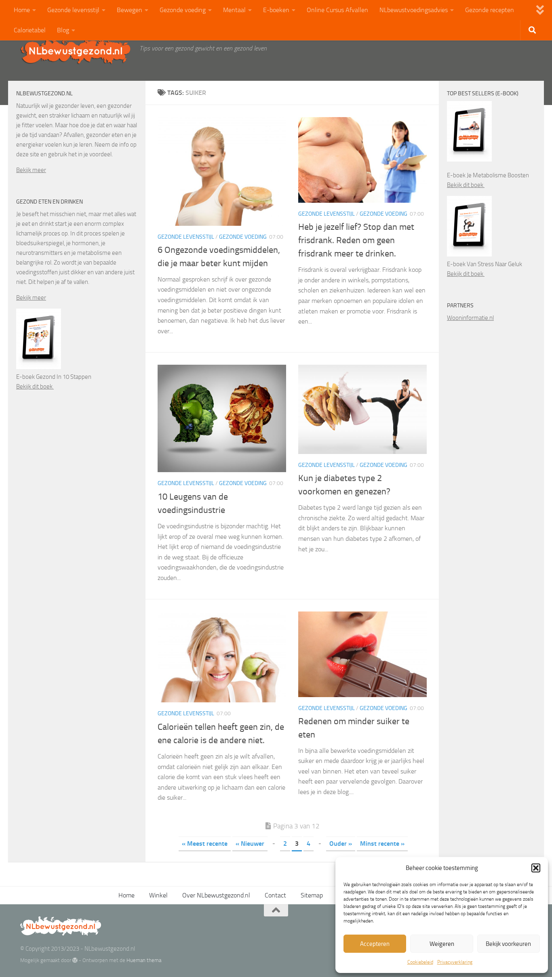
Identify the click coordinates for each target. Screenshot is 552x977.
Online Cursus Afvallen (337, 10)
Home (22, 10)
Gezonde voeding (183, 10)
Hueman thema (143, 960)
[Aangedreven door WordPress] (75, 960)
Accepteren (375, 944)
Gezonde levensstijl (73, 10)
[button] (536, 868)
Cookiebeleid (420, 962)
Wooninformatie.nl (470, 317)
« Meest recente (205, 843)
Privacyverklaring (454, 962)
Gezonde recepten (489, 10)
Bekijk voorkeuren (508, 944)
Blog (63, 30)
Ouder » (340, 843)
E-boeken (276, 10)
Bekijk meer (31, 170)
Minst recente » (382, 843)
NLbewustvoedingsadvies (413, 10)
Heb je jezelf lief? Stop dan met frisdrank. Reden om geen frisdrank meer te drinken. (356, 240)
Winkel (158, 895)
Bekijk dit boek (35, 386)
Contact (275, 895)
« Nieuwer (250, 843)
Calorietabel (30, 30)
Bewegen (129, 10)
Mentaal (234, 10)
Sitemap (312, 895)
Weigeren (442, 944)
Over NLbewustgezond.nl (216, 895)
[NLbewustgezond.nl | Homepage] (75, 50)
